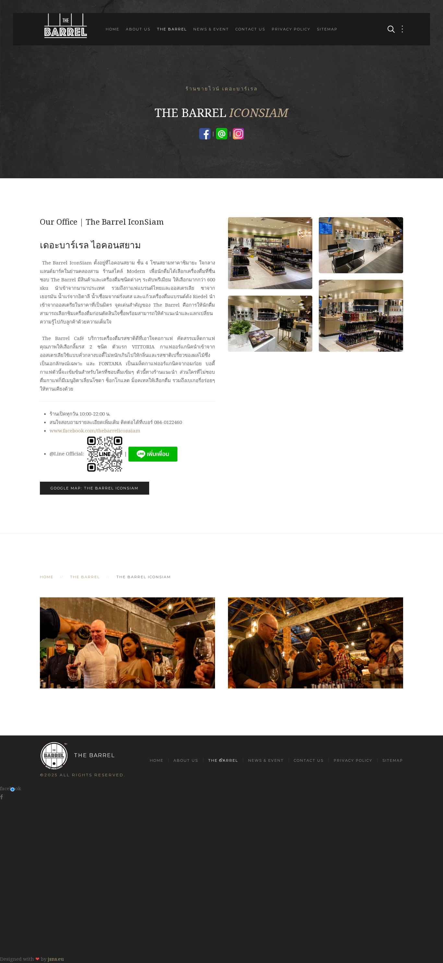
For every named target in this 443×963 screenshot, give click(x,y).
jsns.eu (56, 959)
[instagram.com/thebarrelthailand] (238, 133)
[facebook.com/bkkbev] (204, 133)
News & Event (211, 29)
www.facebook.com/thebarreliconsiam (95, 430)
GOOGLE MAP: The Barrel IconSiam (94, 488)
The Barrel (172, 29)
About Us (138, 29)
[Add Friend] (152, 453)
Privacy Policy (291, 29)
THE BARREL (94, 755)
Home (112, 29)
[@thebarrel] (221, 133)
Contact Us (250, 29)
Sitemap (327, 29)
